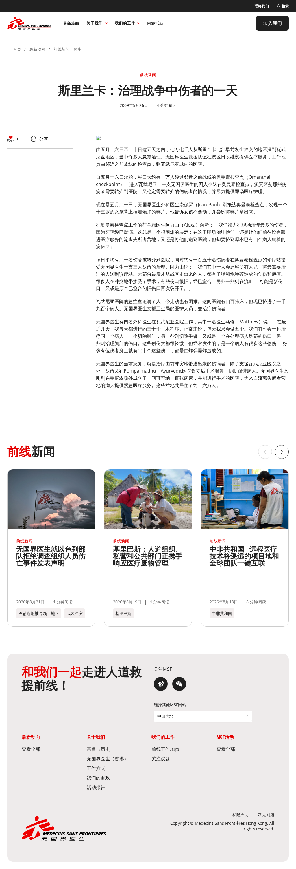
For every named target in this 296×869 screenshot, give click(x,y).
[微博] (161, 684)
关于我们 (94, 23)
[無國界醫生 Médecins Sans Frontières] (29, 23)
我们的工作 (125, 23)
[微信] (179, 684)
